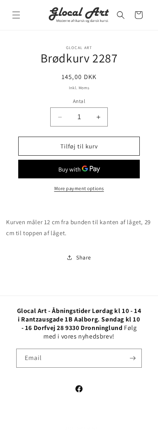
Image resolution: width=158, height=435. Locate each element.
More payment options (79, 188)
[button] (16, 15)
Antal (79, 101)
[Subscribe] (132, 358)
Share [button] (83, 257)
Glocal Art (87, 428)
